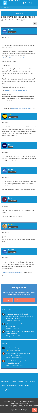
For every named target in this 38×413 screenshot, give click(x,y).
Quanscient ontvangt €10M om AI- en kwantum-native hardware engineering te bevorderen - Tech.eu (19, 316)
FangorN (8, 357)
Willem (6, 20)
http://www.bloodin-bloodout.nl (12, 58)
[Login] (30, 3)
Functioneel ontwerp (12, 348)
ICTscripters (8, 320)
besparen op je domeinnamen (21, 108)
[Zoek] (25, 3)
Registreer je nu (27, 292)
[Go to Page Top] (34, 410)
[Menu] (35, 3)
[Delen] (35, 23)
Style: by (19, 410)
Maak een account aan (24, 300)
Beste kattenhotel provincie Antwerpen (17, 405)
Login (8, 300)
